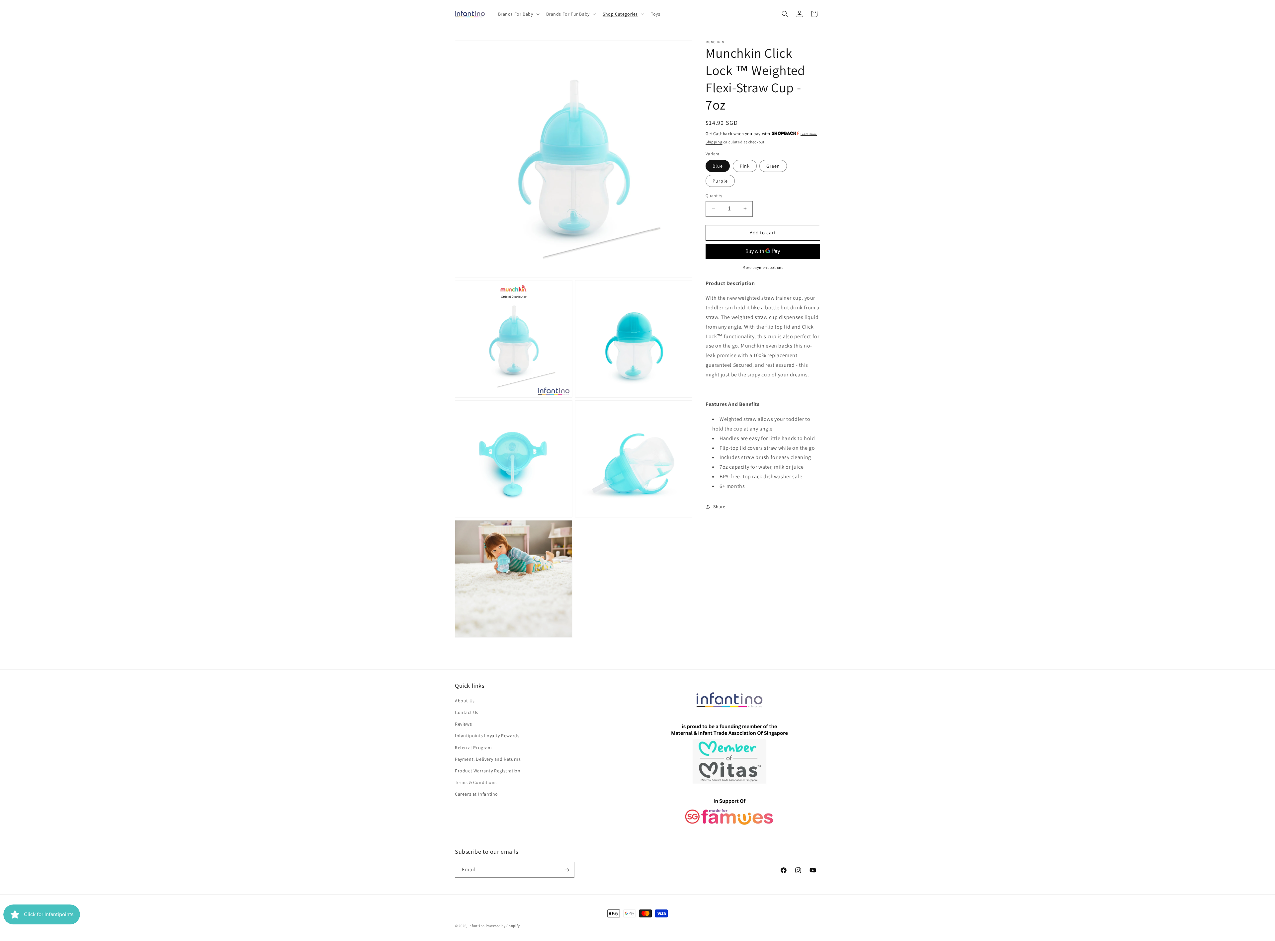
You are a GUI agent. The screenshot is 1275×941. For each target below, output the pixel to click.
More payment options (762, 267)
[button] (518, 14)
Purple (720, 181)
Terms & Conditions (476, 782)
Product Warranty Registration (487, 771)
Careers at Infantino (476, 794)
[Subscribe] (566, 870)
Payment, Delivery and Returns (488, 759)
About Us (465, 701)
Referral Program (473, 747)
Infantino (476, 925)
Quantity (714, 195)
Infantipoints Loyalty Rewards (487, 736)
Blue (718, 166)
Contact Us (466, 712)
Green (773, 166)
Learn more (809, 134)
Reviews (463, 724)
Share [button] (719, 507)
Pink (745, 166)
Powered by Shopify (503, 925)
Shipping (714, 141)
